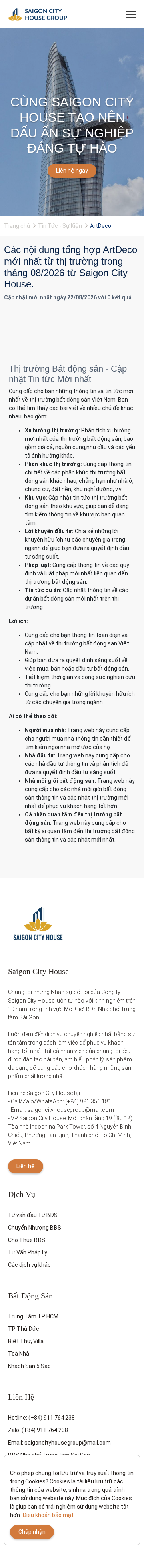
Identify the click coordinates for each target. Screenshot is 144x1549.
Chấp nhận (32, 1532)
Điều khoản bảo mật (48, 1515)
